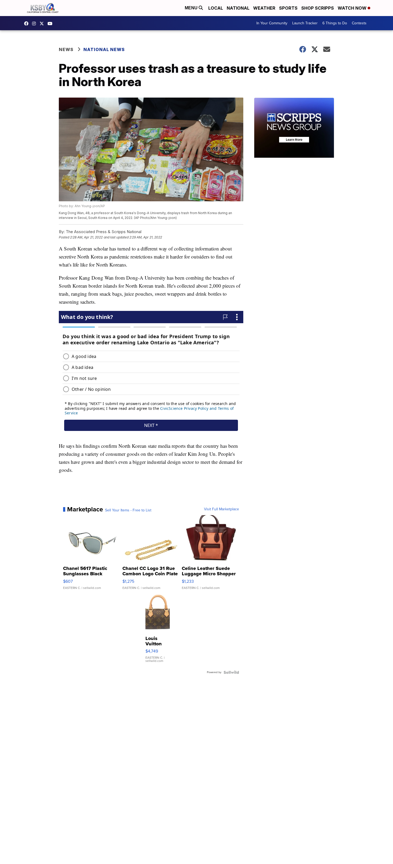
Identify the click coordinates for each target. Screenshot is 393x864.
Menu (192, 8)
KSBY (43, 23)
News (66, 49)
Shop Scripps (317, 8)
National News (104, 49)
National (238, 8)
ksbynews (27, 23)
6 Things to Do (334, 23)
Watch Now (353, 8)
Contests (359, 23)
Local (215, 8)
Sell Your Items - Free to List (128, 510)
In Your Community (271, 23)
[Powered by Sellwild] (231, 672)
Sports (288, 8)
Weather (264, 8)
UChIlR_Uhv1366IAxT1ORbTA (51, 23)
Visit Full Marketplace (221, 509)
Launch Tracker (305, 23)
